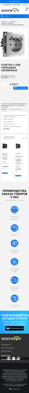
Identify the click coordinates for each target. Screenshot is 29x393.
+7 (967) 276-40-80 (16, 4)
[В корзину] (20, 88)
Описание (4, 109)
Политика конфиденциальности (14, 381)
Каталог (13, 21)
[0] (26, 10)
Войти (26, 4)
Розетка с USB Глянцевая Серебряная (12, 25)
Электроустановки (7, 23)
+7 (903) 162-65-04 (7, 4)
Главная (3, 21)
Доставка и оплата (15, 109)
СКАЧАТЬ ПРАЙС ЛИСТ (14, 1)
